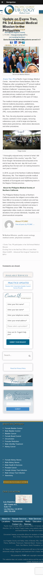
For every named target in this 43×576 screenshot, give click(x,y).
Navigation (11, 2)
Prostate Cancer (11, 468)
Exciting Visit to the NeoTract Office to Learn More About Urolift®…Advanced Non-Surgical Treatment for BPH (21, 252)
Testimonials (17, 521)
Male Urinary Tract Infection (15, 473)
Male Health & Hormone (13, 465)
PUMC (24, 555)
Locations (6, 521)
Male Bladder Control (12, 431)
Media (27, 521)
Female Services (19, 519)
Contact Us (17, 524)
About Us (6, 519)
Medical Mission (10, 235)
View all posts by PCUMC (25, 224)
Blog (25, 35)
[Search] (30, 355)
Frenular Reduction (12, 441)
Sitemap (27, 524)
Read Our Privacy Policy (18, 368)
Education (37, 521)
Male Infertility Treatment (14, 444)
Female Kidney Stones (13, 460)
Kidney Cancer (10, 446)
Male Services (35, 519)
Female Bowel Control (13, 436)
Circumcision (9, 439)
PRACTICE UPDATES (18, 283)
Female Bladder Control (13, 428)
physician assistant (22, 238)
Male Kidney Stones (12, 462)
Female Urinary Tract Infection (16, 470)
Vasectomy (9, 475)
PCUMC (7, 35)
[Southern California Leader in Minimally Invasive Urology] (21, 13)
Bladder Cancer (10, 433)
